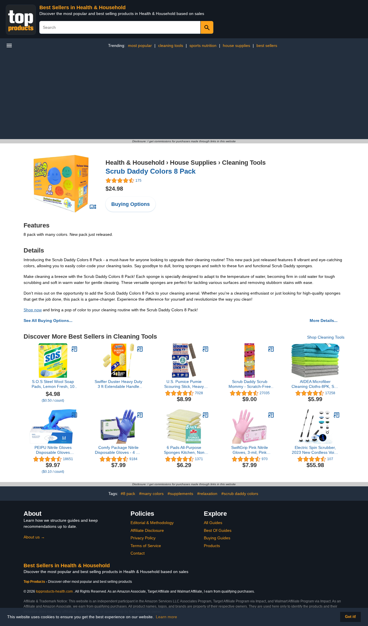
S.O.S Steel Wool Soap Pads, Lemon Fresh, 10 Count (53, 384)
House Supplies (193, 162)
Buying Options (130, 204)
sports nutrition (202, 45)
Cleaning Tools (244, 162)
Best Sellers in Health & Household (82, 7)
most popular (140, 45)
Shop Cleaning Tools (325, 337)
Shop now (33, 310)
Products (212, 545)
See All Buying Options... (48, 320)
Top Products (35, 582)
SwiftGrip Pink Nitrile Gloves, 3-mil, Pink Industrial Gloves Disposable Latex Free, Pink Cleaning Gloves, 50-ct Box (249, 450)
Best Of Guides (217, 530)
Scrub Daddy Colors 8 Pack (150, 171)
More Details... (324, 320)
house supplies (236, 45)
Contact (138, 553)
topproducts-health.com (54, 591)
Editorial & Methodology (152, 522)
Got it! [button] (350, 617)
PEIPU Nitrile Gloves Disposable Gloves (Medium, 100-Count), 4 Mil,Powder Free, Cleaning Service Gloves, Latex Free (53, 450)
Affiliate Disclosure (147, 530)
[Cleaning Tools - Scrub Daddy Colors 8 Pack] (61, 183)
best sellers (266, 45)
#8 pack (128, 493)
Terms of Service (146, 545)
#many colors (151, 493)
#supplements (180, 493)
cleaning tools (170, 45)
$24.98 (114, 188)
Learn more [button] (166, 616)
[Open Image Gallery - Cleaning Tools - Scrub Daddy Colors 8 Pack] (93, 207)
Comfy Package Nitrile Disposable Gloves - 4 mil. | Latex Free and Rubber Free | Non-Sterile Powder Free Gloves (118, 450)
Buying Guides (217, 538)
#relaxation (207, 493)
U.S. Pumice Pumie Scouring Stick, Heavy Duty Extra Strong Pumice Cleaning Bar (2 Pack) (184, 384)
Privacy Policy (143, 538)
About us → (34, 537)
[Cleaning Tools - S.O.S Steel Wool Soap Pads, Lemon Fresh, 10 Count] (74, 349)
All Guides (213, 522)
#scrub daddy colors (239, 493)
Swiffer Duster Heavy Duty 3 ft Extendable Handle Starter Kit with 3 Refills (118, 384)
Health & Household (135, 162)
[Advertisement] (184, 96)
